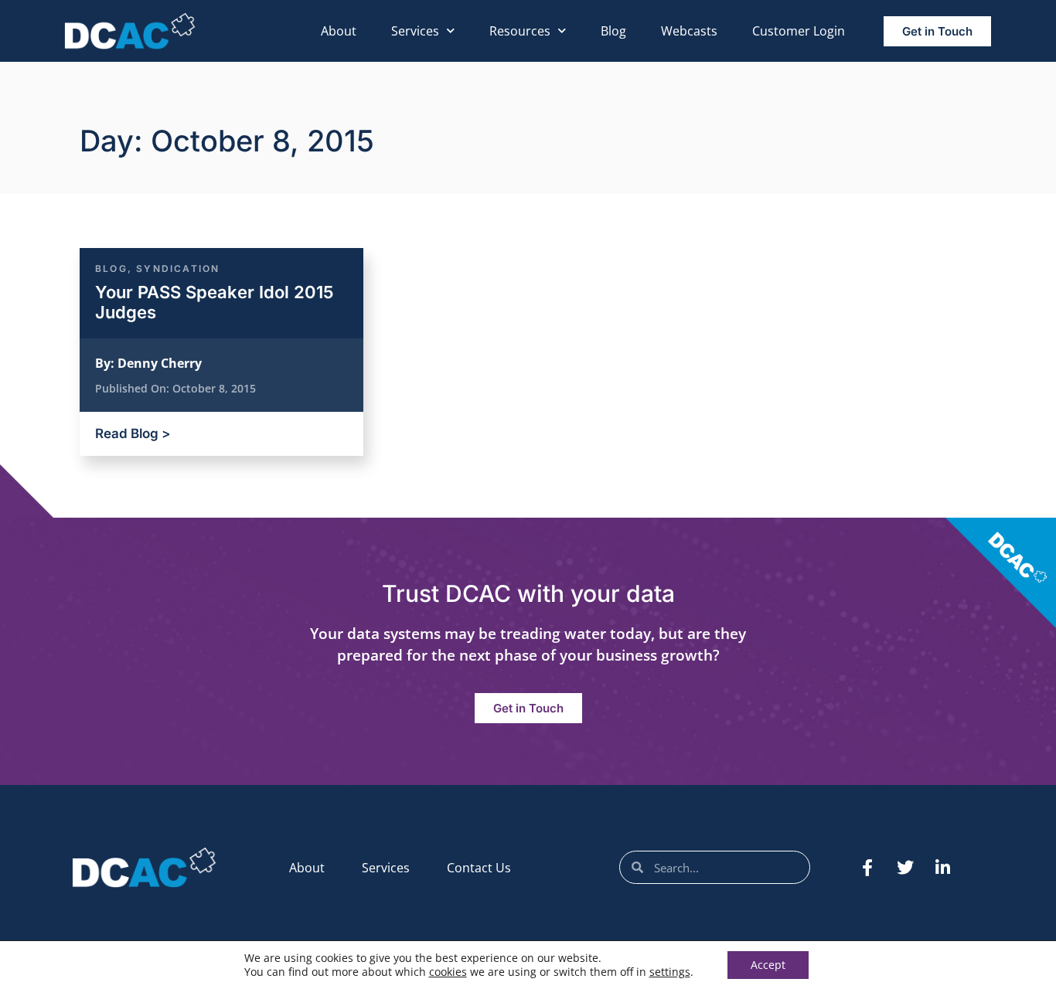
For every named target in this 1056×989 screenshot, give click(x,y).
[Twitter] (905, 868)
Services (415, 30)
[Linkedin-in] (943, 868)
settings (669, 972)
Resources (519, 30)
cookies (448, 971)
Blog (613, 30)
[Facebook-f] (867, 868)
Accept (768, 964)
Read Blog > (132, 433)
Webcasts (689, 30)
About (338, 30)
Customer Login (798, 30)
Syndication (178, 268)
